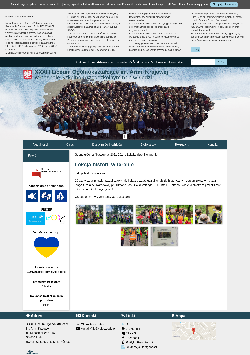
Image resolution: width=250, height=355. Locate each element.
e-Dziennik (132, 328)
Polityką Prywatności (94, 4)
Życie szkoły (149, 144)
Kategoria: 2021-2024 (110, 154)
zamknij (196, 50)
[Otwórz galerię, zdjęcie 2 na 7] (119, 214)
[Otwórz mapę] (194, 330)
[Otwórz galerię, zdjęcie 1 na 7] (89, 214)
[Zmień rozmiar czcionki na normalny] (129, 61)
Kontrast (144, 61)
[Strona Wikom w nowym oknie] (32, 352)
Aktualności (40, 144)
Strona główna (86, 61)
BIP (128, 324)
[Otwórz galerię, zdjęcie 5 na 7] (208, 214)
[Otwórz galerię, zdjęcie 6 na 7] (134, 236)
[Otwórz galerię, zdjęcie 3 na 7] (149, 214)
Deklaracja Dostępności (141, 347)
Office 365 (132, 333)
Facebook (132, 337)
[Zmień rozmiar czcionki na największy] (133, 61)
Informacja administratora (168, 61)
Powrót (32, 155)
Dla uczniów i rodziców (107, 144)
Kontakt (212, 144)
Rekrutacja (182, 144)
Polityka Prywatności (139, 342)
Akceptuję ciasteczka (224, 4)
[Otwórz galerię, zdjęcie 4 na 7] (179, 214)
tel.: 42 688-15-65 (92, 324)
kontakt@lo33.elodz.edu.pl (97, 328)
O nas (70, 144)
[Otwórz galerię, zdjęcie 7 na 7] (164, 236)
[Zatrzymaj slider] (125, 136)
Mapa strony (107, 61)
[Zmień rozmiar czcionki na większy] (131, 61)
